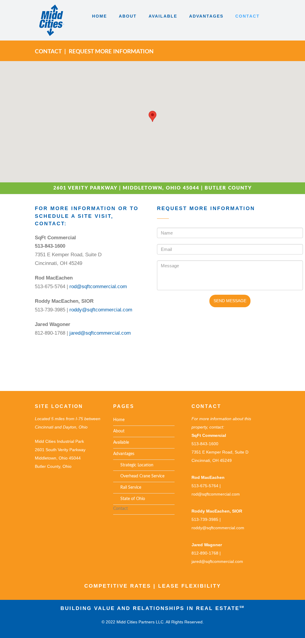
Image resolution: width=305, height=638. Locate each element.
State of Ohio (129, 499)
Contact (120, 509)
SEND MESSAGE (230, 300)
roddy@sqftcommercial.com (100, 310)
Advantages (123, 454)
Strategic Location (133, 465)
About (119, 431)
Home (119, 420)
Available (121, 442)
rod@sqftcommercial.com (98, 286)
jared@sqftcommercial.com (100, 333)
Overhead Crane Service (138, 476)
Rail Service (127, 487)
